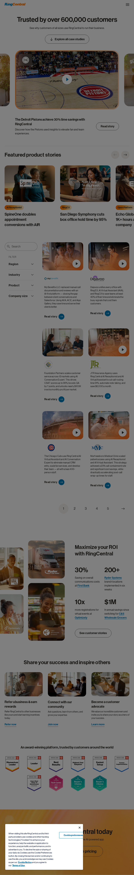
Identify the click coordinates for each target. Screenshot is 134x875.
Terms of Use (18, 865)
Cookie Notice (25, 862)
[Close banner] (80, 828)
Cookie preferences (73, 835)
